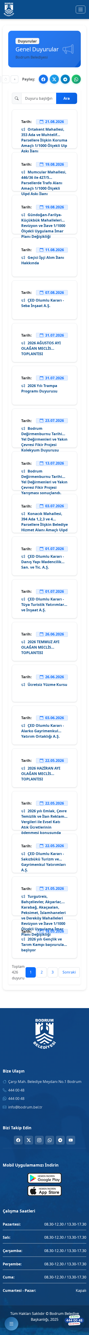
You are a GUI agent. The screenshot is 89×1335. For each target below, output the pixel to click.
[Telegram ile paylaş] (65, 79)
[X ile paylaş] (54, 79)
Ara (66, 98)
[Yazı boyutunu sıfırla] (6, 79)
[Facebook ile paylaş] (43, 79)
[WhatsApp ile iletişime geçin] (74, 1320)
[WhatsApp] (49, 1140)
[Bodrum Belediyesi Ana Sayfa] (9, 9)
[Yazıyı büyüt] (14, 79)
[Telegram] (60, 1140)
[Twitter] (28, 1140)
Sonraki (69, 972)
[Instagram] (39, 1140)
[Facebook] (18, 1140)
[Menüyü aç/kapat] (80, 9)
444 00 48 (16, 1090)
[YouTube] (70, 1140)
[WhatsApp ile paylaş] (76, 79)
